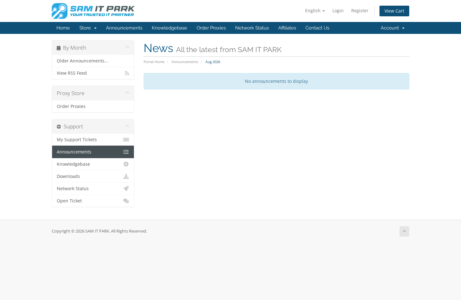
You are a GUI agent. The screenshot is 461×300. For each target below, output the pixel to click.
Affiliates (287, 28)
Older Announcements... (82, 61)
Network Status (252, 28)
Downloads (68, 176)
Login (338, 10)
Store (86, 28)
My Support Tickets (77, 139)
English (313, 10)
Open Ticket (69, 201)
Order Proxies (211, 28)
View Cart (394, 11)
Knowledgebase (169, 28)
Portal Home (154, 61)
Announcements (124, 28)
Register (359, 10)
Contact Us (317, 28)
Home (63, 28)
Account (391, 28)
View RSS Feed (72, 73)
